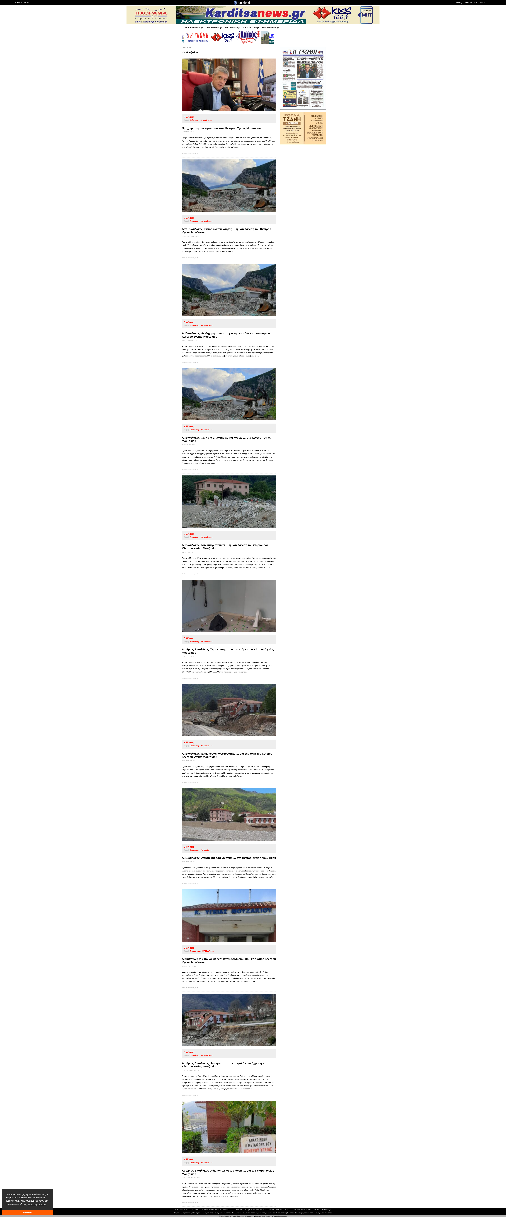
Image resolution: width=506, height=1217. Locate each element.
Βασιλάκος (194, 221)
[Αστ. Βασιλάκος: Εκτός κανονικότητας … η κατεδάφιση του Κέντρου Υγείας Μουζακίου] (224, 185)
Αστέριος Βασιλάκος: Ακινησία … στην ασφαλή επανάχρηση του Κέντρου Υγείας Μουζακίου (224, 1065)
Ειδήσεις (189, 117)
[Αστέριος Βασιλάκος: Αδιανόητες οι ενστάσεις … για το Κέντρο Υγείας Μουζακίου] (224, 1127)
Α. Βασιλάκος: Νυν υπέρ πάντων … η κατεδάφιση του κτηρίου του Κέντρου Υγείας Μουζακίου (225, 546)
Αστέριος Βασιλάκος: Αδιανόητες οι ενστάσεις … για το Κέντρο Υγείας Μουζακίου (228, 1172)
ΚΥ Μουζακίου (206, 120)
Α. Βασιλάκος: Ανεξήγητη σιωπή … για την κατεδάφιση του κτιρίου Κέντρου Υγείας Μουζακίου (226, 335)
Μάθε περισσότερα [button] (37, 1204)
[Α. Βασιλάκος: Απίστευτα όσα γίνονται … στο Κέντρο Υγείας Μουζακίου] (224, 814)
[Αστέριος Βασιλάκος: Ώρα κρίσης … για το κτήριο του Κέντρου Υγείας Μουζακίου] (224, 606)
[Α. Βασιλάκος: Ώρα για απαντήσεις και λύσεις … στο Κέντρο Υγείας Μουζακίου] (224, 394)
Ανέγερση (194, 120)
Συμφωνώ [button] (27, 1212)
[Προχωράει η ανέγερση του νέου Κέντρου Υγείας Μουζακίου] (224, 84)
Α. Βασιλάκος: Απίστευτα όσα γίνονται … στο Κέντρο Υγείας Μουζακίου (229, 857)
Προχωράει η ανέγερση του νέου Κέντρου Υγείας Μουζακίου (221, 128)
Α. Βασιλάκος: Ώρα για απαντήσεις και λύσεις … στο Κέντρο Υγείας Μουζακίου (226, 439)
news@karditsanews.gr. (322, 1210)
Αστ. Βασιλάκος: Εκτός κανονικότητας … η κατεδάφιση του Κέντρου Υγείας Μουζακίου (226, 230)
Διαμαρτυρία (195, 951)
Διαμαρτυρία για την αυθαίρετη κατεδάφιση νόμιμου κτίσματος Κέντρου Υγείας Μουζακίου (229, 960)
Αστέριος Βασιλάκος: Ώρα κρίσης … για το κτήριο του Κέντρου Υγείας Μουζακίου (228, 651)
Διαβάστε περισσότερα (189, 153)
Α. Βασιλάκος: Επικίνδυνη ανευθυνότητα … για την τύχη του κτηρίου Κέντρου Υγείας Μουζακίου (227, 755)
